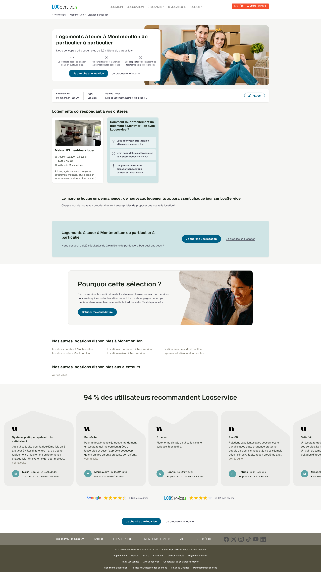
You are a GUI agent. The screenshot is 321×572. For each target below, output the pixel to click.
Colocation (135, 7)
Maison (134, 555)
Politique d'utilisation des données (149, 567)
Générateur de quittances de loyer (181, 561)
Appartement (120, 555)
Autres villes (59, 375)
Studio (145, 555)
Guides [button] (195, 7)
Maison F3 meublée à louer (75, 150)
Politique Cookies (180, 567)
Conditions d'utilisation (116, 567)
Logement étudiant (198, 555)
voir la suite (19, 462)
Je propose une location (126, 73)
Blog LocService (130, 561)
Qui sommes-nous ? (70, 539)
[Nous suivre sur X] (233, 539)
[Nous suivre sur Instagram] (241, 539)
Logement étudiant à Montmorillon (183, 353)
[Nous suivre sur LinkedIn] (263, 539)
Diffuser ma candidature (97, 312)
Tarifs (98, 539)
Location (116, 7)
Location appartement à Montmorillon (130, 349)
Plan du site (175, 549)
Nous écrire (205, 539)
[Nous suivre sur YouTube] (255, 539)
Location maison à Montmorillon (126, 353)
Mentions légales (157, 539)
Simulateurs (177, 7)
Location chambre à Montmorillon (72, 349)
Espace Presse (123, 539)
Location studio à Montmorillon (71, 353)
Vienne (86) (60, 14)
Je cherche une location (88, 73)
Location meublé (175, 555)
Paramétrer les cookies (205, 567)
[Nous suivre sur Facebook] (226, 539)
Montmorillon (77, 14)
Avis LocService (151, 561)
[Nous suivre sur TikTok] (248, 539)
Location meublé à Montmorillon (182, 349)
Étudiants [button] (155, 7)
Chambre (158, 555)
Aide (183, 539)
